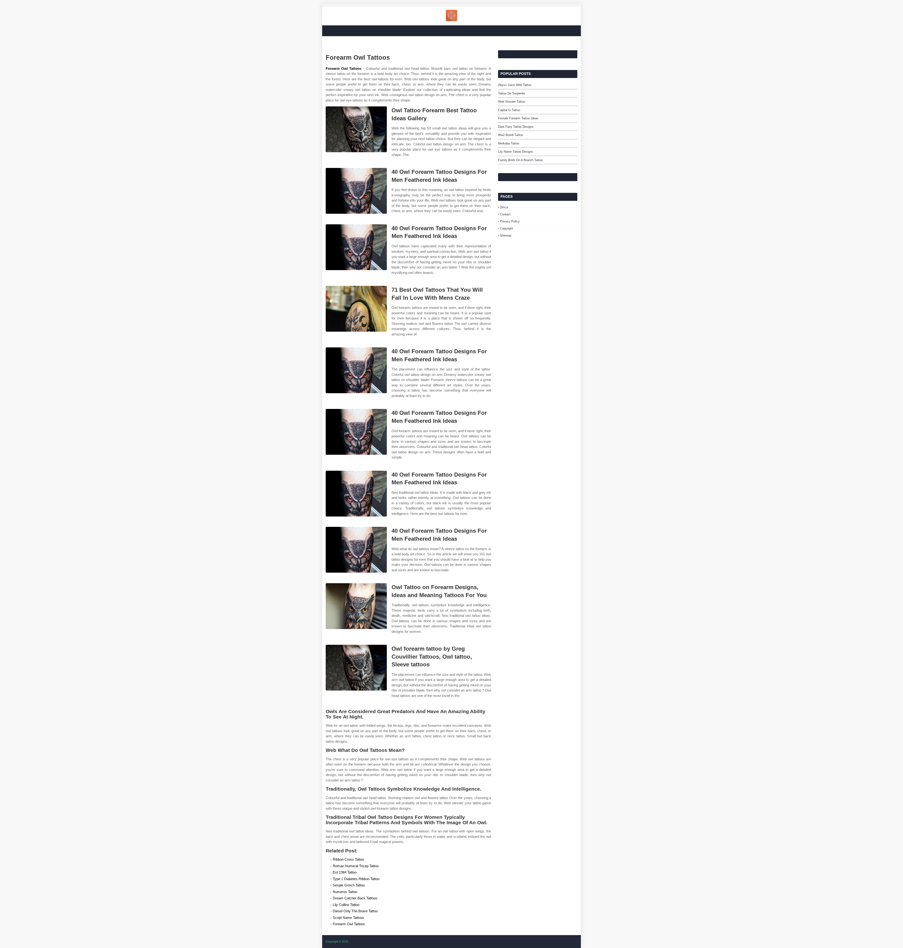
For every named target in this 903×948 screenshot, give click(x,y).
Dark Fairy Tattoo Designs (516, 126)
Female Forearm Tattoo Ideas (518, 118)
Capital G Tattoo (509, 110)
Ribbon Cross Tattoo (348, 859)
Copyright (506, 228)
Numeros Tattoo (345, 892)
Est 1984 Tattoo (344, 872)
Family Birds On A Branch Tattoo (520, 160)
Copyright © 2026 (337, 941)
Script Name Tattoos (348, 918)
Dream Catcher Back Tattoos (355, 898)
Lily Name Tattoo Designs (515, 151)
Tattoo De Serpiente (511, 93)
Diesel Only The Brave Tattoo (355, 911)
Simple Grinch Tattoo (349, 885)
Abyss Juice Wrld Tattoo (514, 85)
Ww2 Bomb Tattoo (510, 135)
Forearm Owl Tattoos (343, 68)
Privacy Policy (510, 221)
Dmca (504, 207)
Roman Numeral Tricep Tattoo (356, 866)
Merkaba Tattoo (508, 143)
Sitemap (505, 235)
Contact (505, 214)
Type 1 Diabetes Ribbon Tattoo (356, 879)
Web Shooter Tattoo (511, 101)
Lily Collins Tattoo (346, 905)
